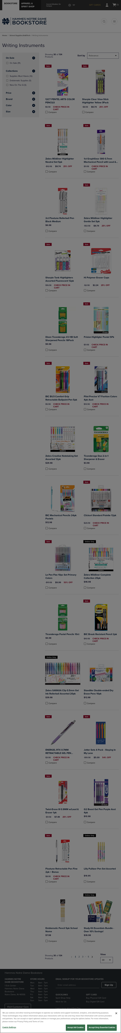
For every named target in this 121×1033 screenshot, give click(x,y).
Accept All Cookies (75, 1027)
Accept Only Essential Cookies (102, 1027)
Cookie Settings (9, 1027)
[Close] (116, 1013)
